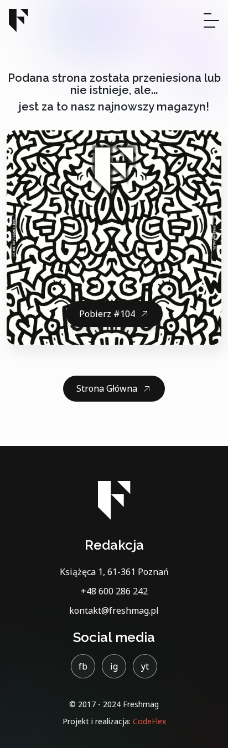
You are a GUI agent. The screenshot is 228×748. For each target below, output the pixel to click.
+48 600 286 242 (114, 591)
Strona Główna (106, 388)
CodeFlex (149, 721)
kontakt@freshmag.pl (114, 610)
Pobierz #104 (107, 314)
